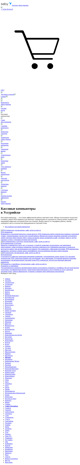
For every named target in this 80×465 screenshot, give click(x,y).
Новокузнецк (9, 372)
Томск (7, 430)
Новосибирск (10, 376)
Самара (7, 404)
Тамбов (7, 425)
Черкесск (8, 453)
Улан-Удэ (8, 436)
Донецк (7, 316)
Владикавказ (9, 299)
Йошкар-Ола (9, 325)
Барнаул (8, 286)
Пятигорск (9, 397)
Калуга (7, 331)
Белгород (8, 288)
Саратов (8, 410)
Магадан (8, 350)
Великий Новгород (12, 296)
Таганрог (8, 423)
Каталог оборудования (20, 5)
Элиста (7, 457)
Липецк (8, 346)
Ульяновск (8, 438)
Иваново (8, 322)
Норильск (8, 378)
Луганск (8, 348)
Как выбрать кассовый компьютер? (17, 227)
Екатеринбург (10, 318)
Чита (6, 455)
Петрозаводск (10, 391)
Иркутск (8, 324)
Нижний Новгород (12, 369)
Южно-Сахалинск (11, 458)
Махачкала (9, 355)
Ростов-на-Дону (10, 399)
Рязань (7, 402)
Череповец (9, 451)
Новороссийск (10, 374)
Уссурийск (8, 440)
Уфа (6, 442)
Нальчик (8, 365)
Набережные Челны (12, 361)
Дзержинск (9, 314)
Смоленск (8, 414)
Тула (6, 432)
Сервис (3, 96)
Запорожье (9, 320)
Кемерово (8, 333)
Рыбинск (8, 400)
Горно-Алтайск (10, 310)
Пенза (7, 387)
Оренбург (8, 384)
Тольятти (8, 429)
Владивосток (9, 297)
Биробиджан (9, 290)
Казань (7, 327)
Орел (7, 382)
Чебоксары (9, 447)
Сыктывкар (9, 421)
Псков (7, 395)
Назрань (8, 363)
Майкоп (8, 354)
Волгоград (8, 303)
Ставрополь (9, 417)
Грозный (8, 312)
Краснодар (9, 339)
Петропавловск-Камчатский (15, 393)
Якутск (7, 460)
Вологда (8, 307)
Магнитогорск (10, 352)
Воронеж (8, 309)
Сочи (7, 415)
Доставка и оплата (7, 94)
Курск (7, 344)
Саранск (8, 408)
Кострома (8, 337)
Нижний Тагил (10, 370)
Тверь (7, 427)
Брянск (7, 294)
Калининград (10, 329)
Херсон (7, 445)
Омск (7, 380)
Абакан (7, 279)
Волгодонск (9, 305)
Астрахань (8, 284)
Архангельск (9, 282)
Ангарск (8, 281)
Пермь (7, 389)
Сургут (7, 419)
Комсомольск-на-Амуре (13, 335)
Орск (7, 385)
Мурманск (8, 359)
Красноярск (9, 340)
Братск (7, 292)
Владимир (8, 301)
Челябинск (9, 449)
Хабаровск (9, 443)
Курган (7, 342)
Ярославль (8, 462)
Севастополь (9, 412)
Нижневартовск (10, 367)
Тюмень (8, 434)
